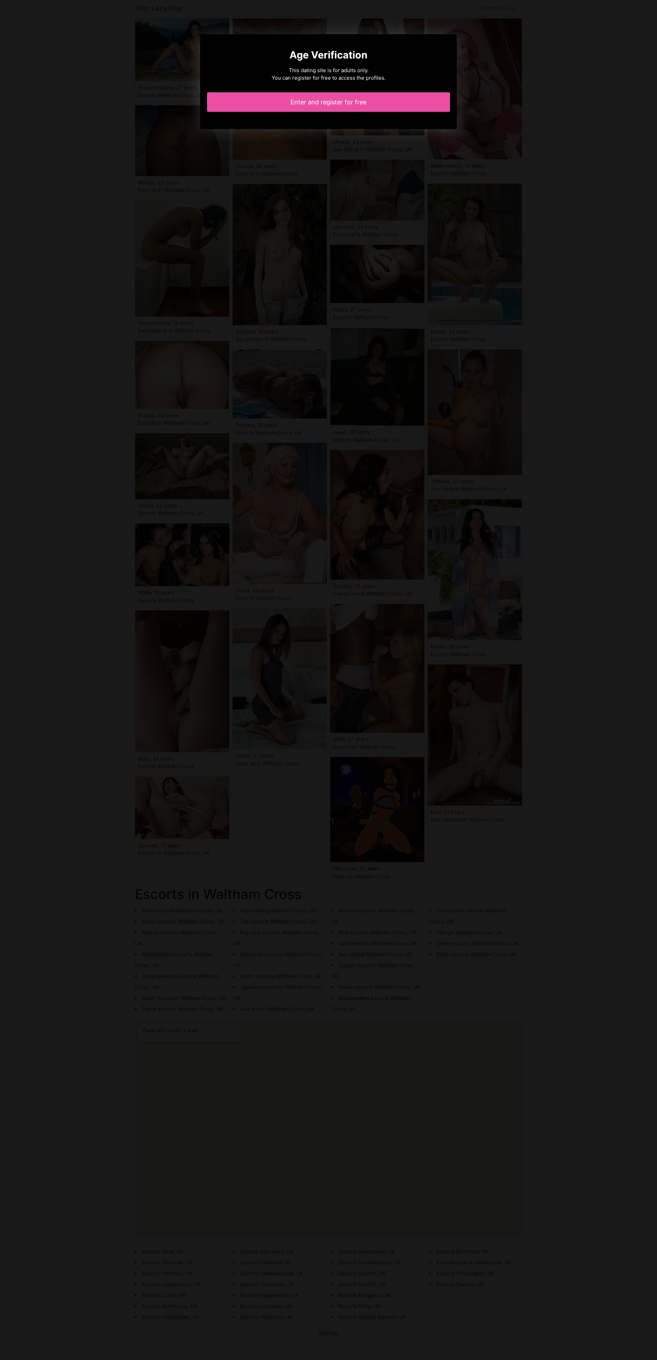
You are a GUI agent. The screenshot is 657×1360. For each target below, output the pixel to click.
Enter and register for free (328, 102)
